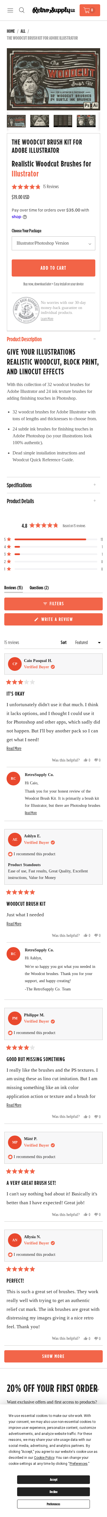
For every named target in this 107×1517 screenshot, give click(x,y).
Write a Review (58, 621)
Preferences (53, 1504)
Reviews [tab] (13, 589)
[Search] (21, 10)
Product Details (20, 501)
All (23, 31)
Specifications (19, 485)
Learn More (47, 319)
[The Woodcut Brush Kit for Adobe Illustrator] (53, 79)
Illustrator (25, 173)
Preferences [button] (79, 1464)
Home (11, 31)
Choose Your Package (26, 231)
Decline (54, 1491)
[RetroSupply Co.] (53, 10)
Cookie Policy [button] (44, 1458)
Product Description (24, 339)
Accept (53, 1479)
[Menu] (10, 10)
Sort (64, 642)
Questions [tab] (39, 589)
